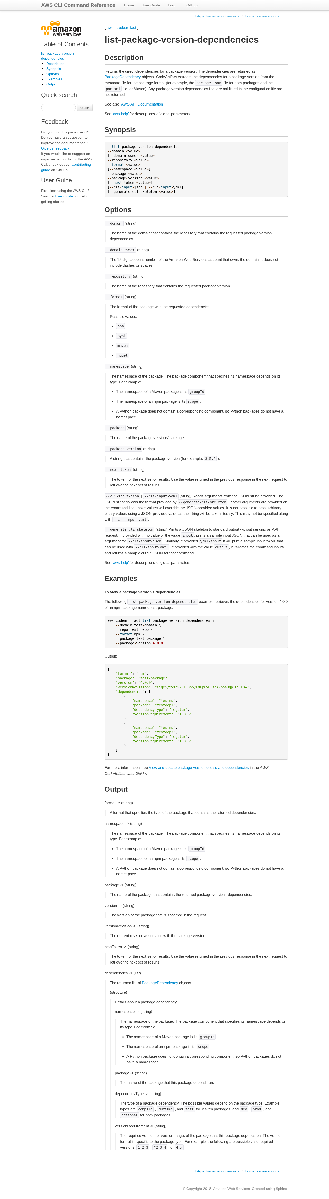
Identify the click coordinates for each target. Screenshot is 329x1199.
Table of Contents (65, 44)
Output (51, 84)
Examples (54, 79)
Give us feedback (55, 148)
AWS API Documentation (142, 104)
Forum (173, 5)
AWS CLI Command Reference (78, 5)
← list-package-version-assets (214, 16)
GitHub (192, 5)
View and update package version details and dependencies (199, 767)
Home (129, 5)
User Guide (151, 5)
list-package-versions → (264, 16)
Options (52, 74)
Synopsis (53, 69)
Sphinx (281, 1189)
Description (55, 64)
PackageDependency (123, 77)
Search (85, 107)
